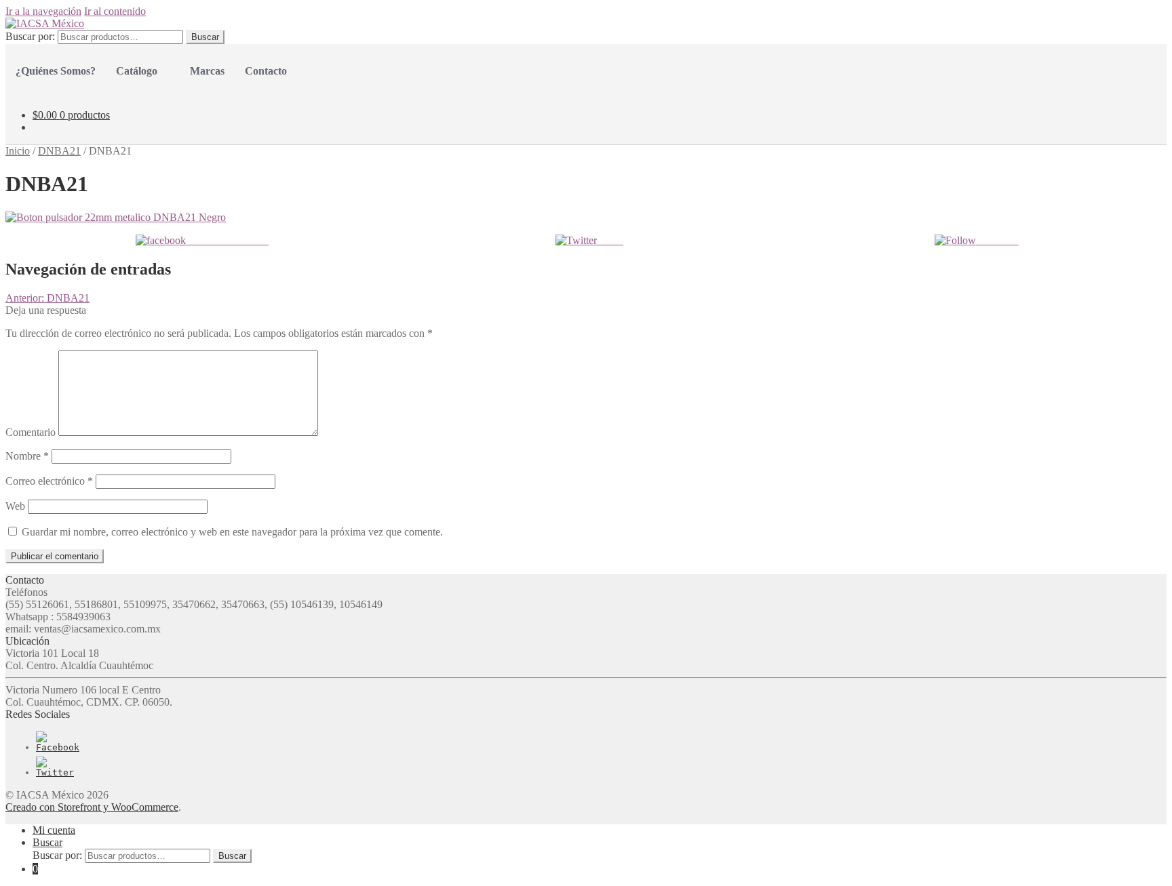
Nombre (27, 456)
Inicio (17, 151)
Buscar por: (30, 36)
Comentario (30, 432)
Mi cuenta (54, 830)
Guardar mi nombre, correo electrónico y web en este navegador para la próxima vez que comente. (232, 532)
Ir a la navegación (43, 11)
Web (15, 506)
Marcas (207, 71)
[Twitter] (55, 772)
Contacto (266, 71)
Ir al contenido (115, 11)
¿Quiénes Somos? (56, 71)
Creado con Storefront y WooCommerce (91, 807)
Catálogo (136, 71)
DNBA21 (59, 151)
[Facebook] (57, 747)
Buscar (205, 37)
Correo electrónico (49, 481)
